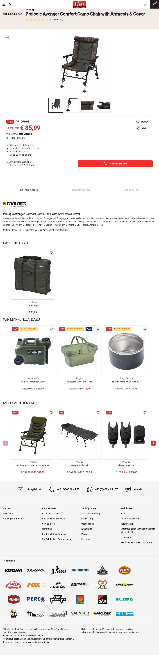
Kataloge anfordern (12, 518)
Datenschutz (126, 524)
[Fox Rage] (58, 599)
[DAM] (102, 599)
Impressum (125, 537)
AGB (122, 513)
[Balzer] (125, 599)
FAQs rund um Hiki (51, 513)
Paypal (84, 534)
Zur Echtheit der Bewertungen (56, 539)
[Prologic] (12, 14)
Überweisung (87, 524)
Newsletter (8, 513)
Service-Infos (48, 524)
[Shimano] (80, 570)
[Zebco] (125, 613)
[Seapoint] (80, 599)
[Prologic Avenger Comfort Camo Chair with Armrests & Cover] (55, 105)
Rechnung (86, 539)
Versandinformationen (39, 642)
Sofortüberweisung (90, 513)
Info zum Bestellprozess (53, 518)
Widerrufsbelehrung (129, 518)
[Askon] (58, 613)
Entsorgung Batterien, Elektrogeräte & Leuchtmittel (137, 530)
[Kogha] (14, 570)
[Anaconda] (102, 570)
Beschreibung (29, 190)
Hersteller (131, 190)
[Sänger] (80, 613)
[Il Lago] (58, 570)
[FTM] (125, 584)
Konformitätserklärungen (54, 534)
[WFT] (125, 570)
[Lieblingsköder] (58, 584)
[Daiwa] (36, 570)
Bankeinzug (87, 518)
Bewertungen (81, 190)
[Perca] (36, 599)
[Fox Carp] (36, 584)
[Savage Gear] (80, 584)
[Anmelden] (145, 6)
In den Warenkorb (118, 163)
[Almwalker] (102, 584)
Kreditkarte (86, 529)
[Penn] (14, 599)
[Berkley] (14, 584)
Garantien (47, 529)
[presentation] (45, 105)
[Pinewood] (36, 613)
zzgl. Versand (25, 134)
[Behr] (14, 613)
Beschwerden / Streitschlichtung (136, 542)
